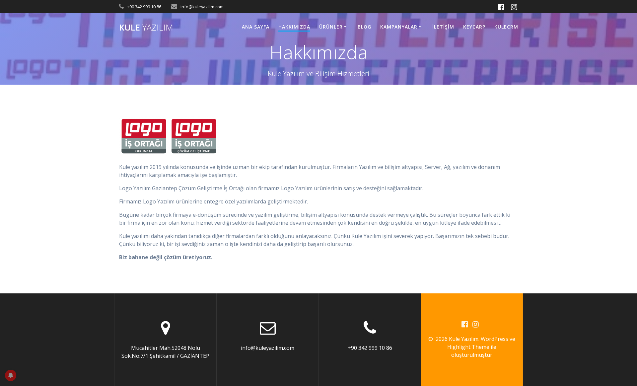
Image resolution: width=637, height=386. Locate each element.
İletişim (443, 27)
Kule (146, 27)
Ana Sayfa (255, 27)
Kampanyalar (398, 27)
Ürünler (331, 27)
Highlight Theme (468, 346)
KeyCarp (474, 27)
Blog (364, 27)
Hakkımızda (294, 27)
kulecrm (506, 27)
